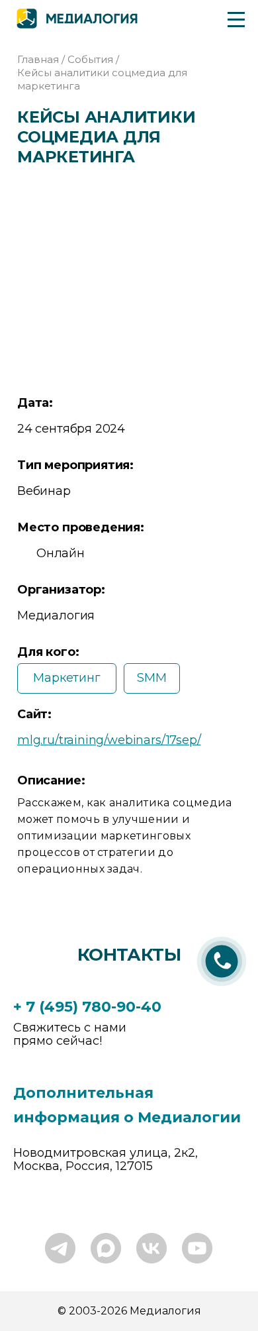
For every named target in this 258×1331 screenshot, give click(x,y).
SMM (151, 677)
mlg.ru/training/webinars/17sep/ (108, 740)
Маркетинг (66, 677)
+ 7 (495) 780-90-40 (87, 1007)
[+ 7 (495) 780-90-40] (221, 987)
